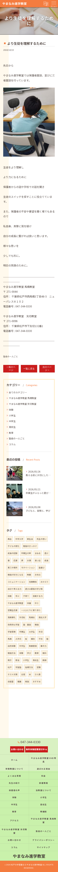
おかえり (44, 581)
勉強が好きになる (15, 574)
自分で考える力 (14, 589)
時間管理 (33, 646)
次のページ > (47, 368)
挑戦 (10, 596)
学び (29, 653)
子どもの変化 (13, 546)
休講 (29, 603)
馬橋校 (32, 617)
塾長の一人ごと (10, 356)
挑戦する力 (38, 596)
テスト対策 (12, 674)
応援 (15, 560)
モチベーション (28, 567)
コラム (12, 444)
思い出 (38, 560)
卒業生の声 (26, 553)
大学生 (32, 631)
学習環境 (11, 631)
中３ (37, 603)
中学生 (12, 421)
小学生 (12, 415)
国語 (44, 660)
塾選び (41, 567)
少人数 (38, 674)
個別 (33, 639)
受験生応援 (12, 610)
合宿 (23, 674)
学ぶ (17, 596)
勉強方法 (11, 653)
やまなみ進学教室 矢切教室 (22, 403)
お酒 (29, 560)
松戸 (10, 667)
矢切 (41, 631)
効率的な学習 (13, 624)
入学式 (18, 639)
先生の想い (41, 539)
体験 (11, 409)
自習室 (11, 681)
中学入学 (19, 539)
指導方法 (29, 667)
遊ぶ (46, 553)
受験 (39, 667)
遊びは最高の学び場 (34, 589)
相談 (27, 681)
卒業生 (22, 631)
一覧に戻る (29, 368)
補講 (19, 681)
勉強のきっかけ (30, 546)
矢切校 (22, 617)
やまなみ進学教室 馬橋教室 (22, 398)
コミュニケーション (16, 581)
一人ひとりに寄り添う (31, 610)
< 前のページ (11, 368)
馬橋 (10, 639)
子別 (41, 639)
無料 (44, 653)
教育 (11, 432)
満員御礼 (11, 617)
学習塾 (18, 667)
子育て (26, 596)
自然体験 (11, 646)
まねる (38, 553)
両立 (10, 660)
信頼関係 (33, 581)
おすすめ (37, 681)
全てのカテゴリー (18, 392)
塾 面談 (27, 624)
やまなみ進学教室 (15, 603)
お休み (38, 574)
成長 (46, 560)
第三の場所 (12, 567)
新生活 (30, 539)
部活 (17, 660)
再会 (10, 539)
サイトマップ (43, 847)
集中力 (43, 646)
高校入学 (42, 617)
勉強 (37, 624)
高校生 (12, 427)
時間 (29, 574)
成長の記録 (12, 553)
